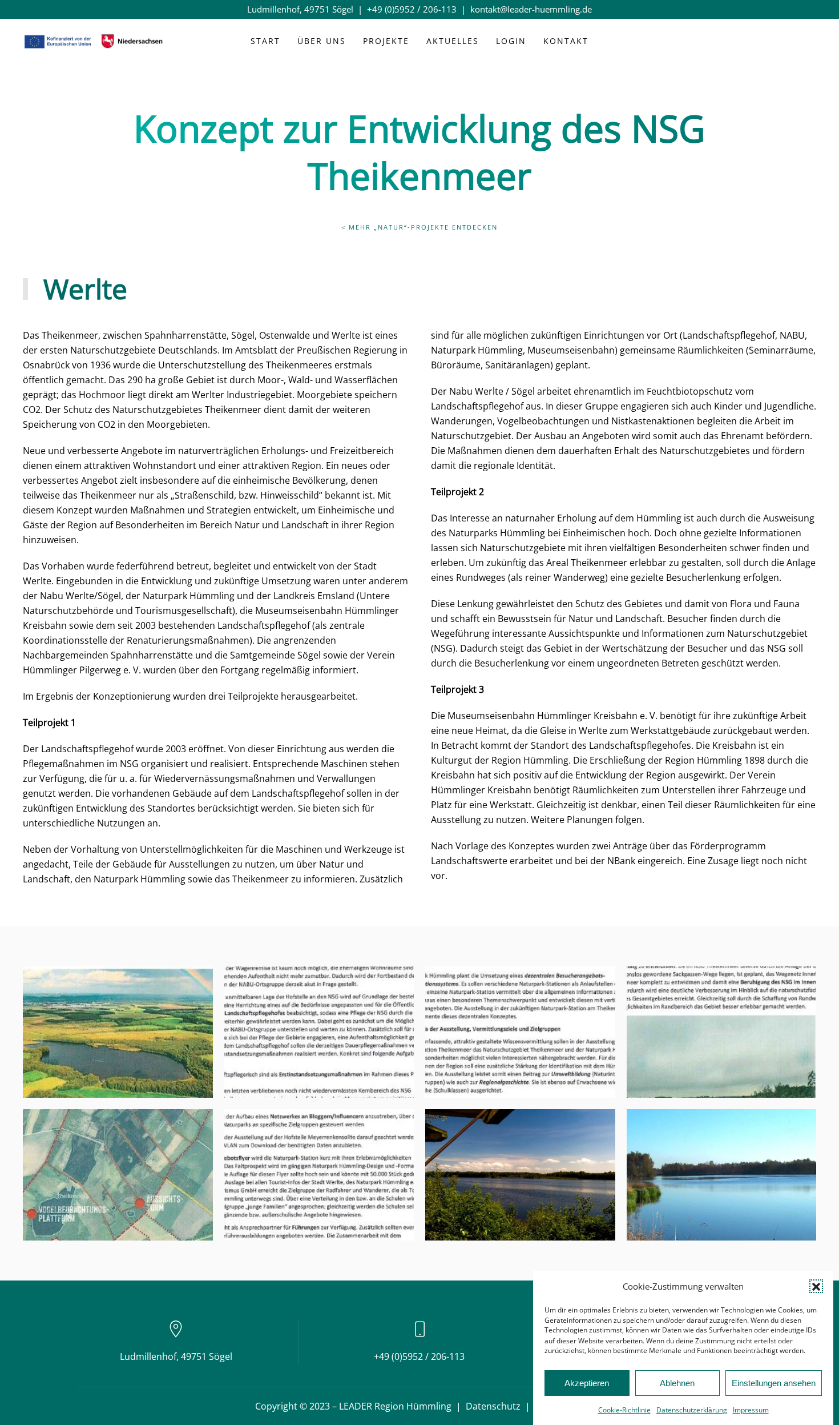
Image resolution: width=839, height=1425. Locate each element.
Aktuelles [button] (452, 40)
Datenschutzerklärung (691, 1410)
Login (511, 40)
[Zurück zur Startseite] (94, 42)
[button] (816, 1286)
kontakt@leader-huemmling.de (531, 9)
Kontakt (565, 40)
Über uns (321, 40)
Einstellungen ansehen (774, 1383)
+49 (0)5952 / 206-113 (412, 9)
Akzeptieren (586, 1383)
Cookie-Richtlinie (624, 1410)
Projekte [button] (386, 40)
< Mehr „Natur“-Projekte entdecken (419, 227)
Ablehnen (677, 1383)
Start (265, 40)
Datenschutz (493, 1406)
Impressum (751, 1410)
